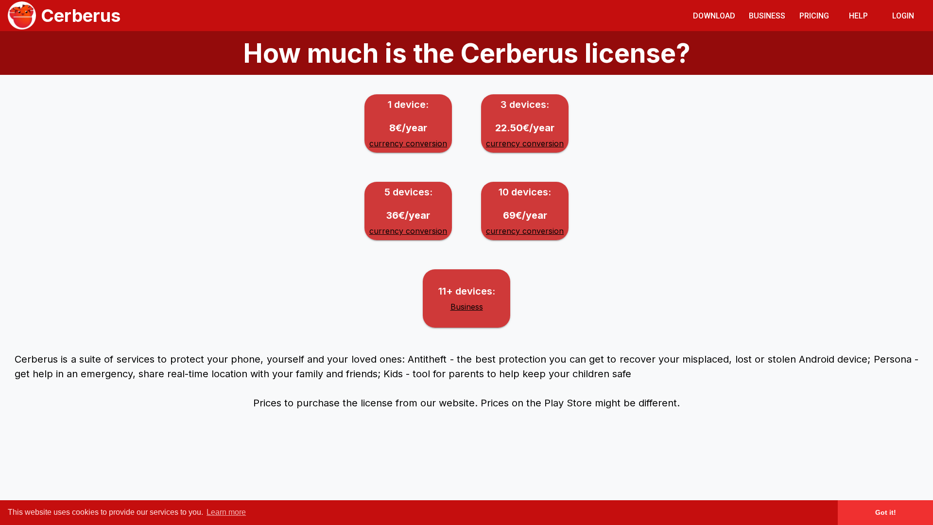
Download (714, 15)
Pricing (814, 15)
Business (767, 15)
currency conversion (408, 143)
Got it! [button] (885, 512)
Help (858, 15)
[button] (714, 15)
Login (903, 15)
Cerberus (81, 15)
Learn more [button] (226, 512)
